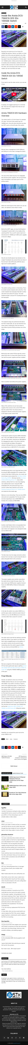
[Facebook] (2, 26)
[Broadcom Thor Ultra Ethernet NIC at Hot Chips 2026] (5, 794)
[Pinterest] (9, 26)
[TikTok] (16, 1037)
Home (2, 10)
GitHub (21, 647)
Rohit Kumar (5, 23)
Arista (11, 739)
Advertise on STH (14, 1014)
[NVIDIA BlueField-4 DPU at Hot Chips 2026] (5, 787)
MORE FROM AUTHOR (18, 773)
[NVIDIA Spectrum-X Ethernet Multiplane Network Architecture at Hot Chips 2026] (5, 778)
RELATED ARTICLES (6, 773)
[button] (2, 7)
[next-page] (5, 800)
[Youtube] (23, 1037)
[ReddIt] (16, 26)
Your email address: (6, 969)
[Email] (19, 26)
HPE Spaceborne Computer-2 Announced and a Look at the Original (20, 758)
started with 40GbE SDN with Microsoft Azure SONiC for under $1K (13, 667)
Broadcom (16, 739)
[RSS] (12, 1037)
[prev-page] (2, 800)
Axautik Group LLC (16, 1043)
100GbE (7, 739)
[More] (22, 26)
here (14, 1026)
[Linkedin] (12, 26)
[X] (6, 26)
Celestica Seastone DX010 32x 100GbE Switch (13, 489)
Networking (7, 10)
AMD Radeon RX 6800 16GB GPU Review (6, 757)
